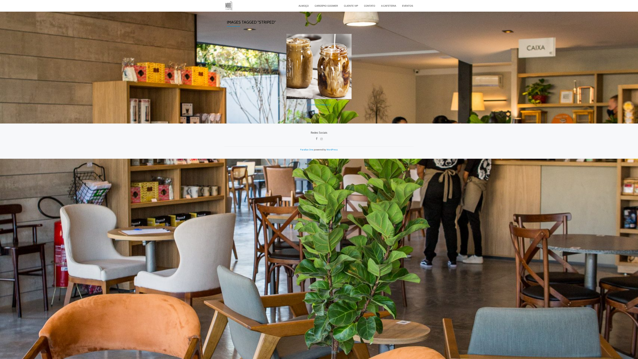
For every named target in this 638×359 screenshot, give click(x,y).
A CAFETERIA (388, 5)
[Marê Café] (229, 6)
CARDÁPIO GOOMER (326, 5)
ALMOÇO (304, 5)
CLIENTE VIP (351, 5)
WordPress (332, 149)
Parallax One (307, 149)
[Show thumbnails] (319, 104)
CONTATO (369, 5)
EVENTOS (407, 5)
